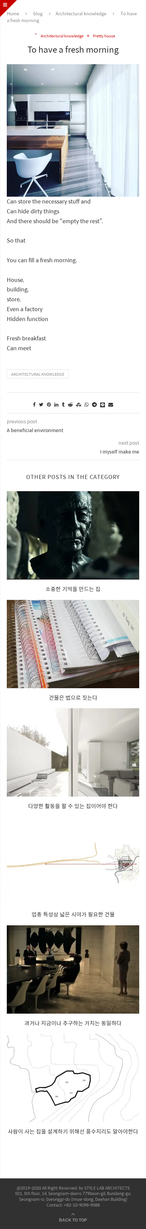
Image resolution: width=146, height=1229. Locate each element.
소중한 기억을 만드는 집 (73, 589)
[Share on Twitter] (41, 404)
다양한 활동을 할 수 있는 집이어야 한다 (73, 806)
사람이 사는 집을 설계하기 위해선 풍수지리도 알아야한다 (73, 1131)
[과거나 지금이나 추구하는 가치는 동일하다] (73, 969)
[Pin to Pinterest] (49, 404)
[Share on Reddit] (70, 404)
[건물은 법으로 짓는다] (73, 644)
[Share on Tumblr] (63, 404)
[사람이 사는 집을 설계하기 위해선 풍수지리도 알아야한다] (73, 1078)
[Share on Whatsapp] (87, 404)
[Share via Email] (110, 404)
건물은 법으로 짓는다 (73, 697)
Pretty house (104, 36)
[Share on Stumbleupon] (78, 404)
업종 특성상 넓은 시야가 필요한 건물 (73, 914)
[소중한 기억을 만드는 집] (73, 535)
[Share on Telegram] (94, 404)
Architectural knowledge (81, 13)
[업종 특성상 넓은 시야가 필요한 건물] (73, 861)
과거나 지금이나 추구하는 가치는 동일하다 (73, 1023)
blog (37, 13)
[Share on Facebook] (34, 404)
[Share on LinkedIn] (56, 404)
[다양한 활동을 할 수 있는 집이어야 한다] (73, 752)
